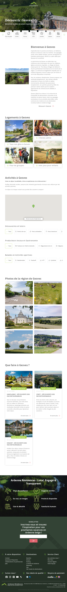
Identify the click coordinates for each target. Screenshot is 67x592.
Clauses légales (52, 562)
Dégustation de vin (46, 246)
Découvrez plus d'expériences (33, 218)
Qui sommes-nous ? (53, 558)
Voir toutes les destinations (34, 569)
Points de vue (21, 231)
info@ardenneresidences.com (54, 583)
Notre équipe (51, 563)
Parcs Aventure (52, 231)
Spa (27, 567)
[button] (3, 34)
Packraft (33, 260)
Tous (9, 231)
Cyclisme (53, 260)
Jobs (6, 563)
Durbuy (28, 562)
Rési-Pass (50, 560)
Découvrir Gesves (45, 106)
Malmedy (29, 565)
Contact (7, 558)
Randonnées (21, 260)
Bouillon (28, 558)
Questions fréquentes (11, 560)
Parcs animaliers (37, 231)
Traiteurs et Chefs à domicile (25, 246)
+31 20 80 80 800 (61, 585)
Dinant (28, 560)
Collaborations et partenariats (14, 562)
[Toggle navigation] (4, 3)
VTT (43, 260)
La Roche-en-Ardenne (32, 563)
